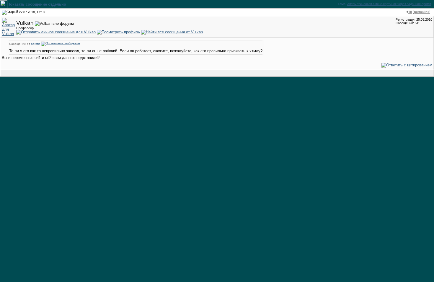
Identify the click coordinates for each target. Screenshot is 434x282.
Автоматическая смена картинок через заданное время (389, 4)
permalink (421, 12)
